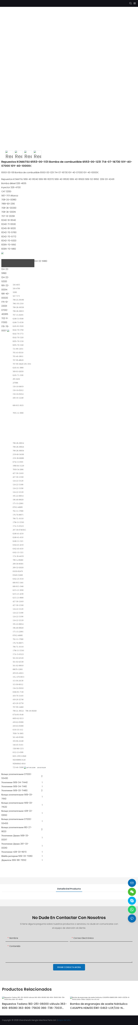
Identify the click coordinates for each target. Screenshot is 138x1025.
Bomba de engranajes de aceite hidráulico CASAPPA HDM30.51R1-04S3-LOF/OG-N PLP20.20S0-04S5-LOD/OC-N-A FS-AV (98, 1006)
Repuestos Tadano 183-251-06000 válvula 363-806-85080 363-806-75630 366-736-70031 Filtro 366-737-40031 (34, 1006)
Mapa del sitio (64, 1020)
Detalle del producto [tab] (69, 888)
